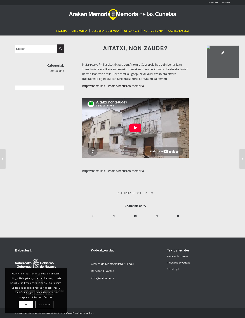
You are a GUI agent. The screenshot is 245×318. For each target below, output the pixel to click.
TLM (150, 192)
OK (25, 304)
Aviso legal (173, 269)
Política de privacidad (178, 262)
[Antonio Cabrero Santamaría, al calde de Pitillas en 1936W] (223, 62)
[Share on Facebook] (92, 216)
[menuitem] (213, 3)
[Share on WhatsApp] (156, 216)
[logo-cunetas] (122, 15)
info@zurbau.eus (102, 278)
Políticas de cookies (177, 256)
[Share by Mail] (177, 216)
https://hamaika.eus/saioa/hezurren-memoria (113, 86)
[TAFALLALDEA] (3, 159)
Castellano (213, 2)
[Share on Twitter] (114, 216)
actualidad (57, 71)
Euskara (226, 2)
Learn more (44, 304)
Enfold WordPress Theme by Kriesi (77, 313)
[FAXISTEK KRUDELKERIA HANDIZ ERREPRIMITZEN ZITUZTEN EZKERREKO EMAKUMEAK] (242, 159)
